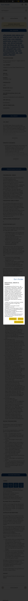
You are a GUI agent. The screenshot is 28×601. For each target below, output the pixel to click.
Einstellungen (13, 318)
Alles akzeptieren (19, 322)
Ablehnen (20, 318)
